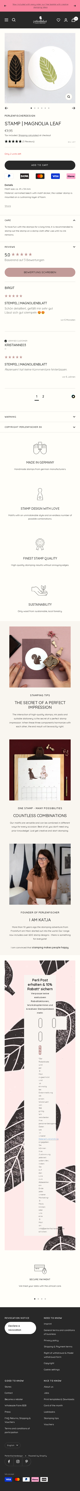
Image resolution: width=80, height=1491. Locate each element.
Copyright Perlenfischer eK (23, 427)
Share (8, 205)
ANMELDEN (40, 1050)
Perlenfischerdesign (20, 115)
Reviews (10, 247)
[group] (40, 255)
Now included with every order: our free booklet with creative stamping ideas (40, 5)
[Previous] (6, 108)
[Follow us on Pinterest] (26, 1461)
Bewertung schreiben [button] (40, 272)
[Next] (73, 108)
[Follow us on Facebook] (9, 1461)
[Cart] (73, 20)
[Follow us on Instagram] (17, 1461)
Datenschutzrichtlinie (48, 1139)
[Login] (66, 20)
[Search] (14, 20)
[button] (20, 141)
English (10, 1445)
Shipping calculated (28, 135)
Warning (10, 416)
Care (8, 220)
